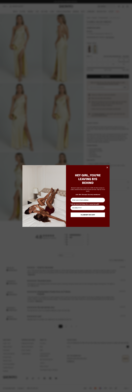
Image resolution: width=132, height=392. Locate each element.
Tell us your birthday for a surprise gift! (84, 204)
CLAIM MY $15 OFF (88, 215)
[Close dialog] (107, 167)
